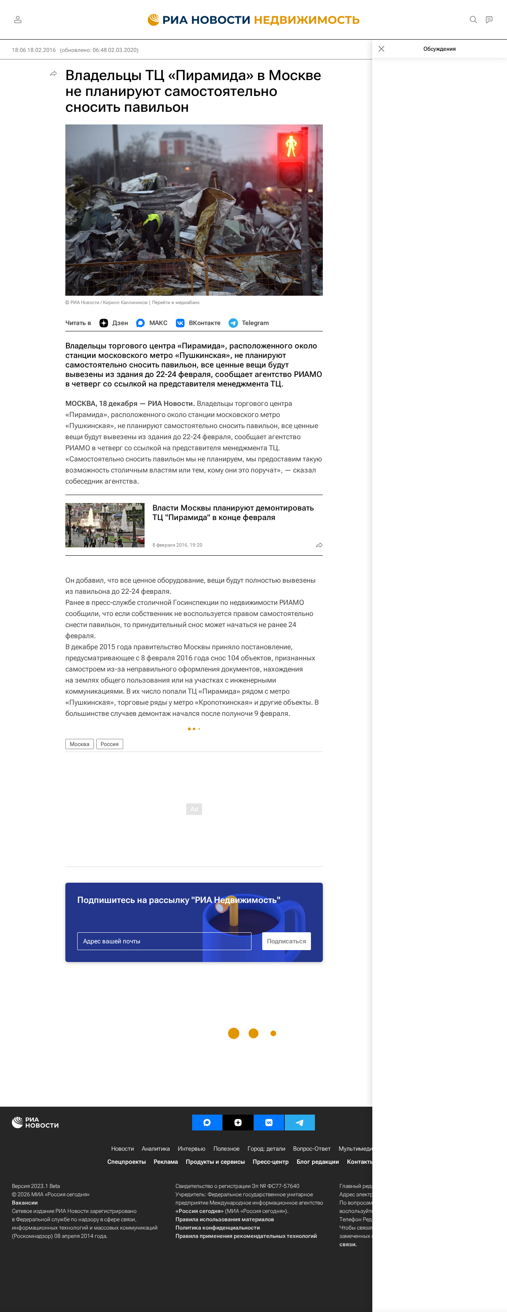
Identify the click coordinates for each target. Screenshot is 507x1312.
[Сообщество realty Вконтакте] (269, 1122)
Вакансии (25, 1202)
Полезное (226, 1148)
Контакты (360, 1161)
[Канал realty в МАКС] (207, 1122)
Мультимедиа (357, 1148)
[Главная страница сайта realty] (254, 20)
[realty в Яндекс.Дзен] (238, 1122)
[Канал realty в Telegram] (300, 1122)
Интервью (192, 1148)
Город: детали (266, 1148)
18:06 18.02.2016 (34, 50)
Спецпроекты (126, 1161)
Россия (110, 744)
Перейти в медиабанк (176, 302)
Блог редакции (318, 1161)
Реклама (166, 1161)
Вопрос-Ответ (312, 1148)
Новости (122, 1148)
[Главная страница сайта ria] (194, 20)
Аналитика (156, 1148)
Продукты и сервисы (215, 1161)
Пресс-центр (271, 1161)
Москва (80, 744)
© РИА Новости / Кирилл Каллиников (106, 302)
